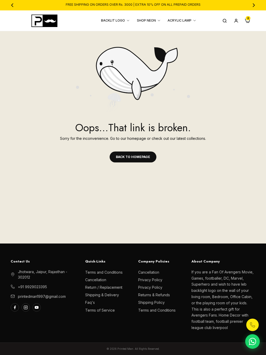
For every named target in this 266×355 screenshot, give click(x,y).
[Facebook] (15, 307)
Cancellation (95, 280)
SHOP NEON (146, 20)
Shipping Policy (151, 302)
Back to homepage (133, 157)
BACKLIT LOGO (113, 20)
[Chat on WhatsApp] (252, 341)
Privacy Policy (150, 280)
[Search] (225, 21)
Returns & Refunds (154, 295)
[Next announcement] (254, 5)
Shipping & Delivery (102, 295)
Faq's (90, 302)
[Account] (236, 21)
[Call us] (252, 325)
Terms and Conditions (104, 272)
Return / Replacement (103, 287)
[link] (86, 352)
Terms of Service (100, 310)
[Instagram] (26, 307)
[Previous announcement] (12, 5)
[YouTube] (36, 307)
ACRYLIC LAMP (179, 20)
